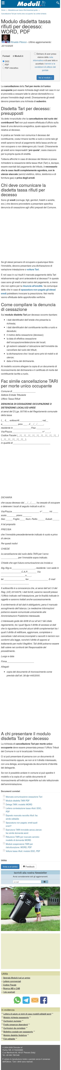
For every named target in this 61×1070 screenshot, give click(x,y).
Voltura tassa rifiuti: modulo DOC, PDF (23, 851)
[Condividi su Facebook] (43, 1002)
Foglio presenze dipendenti (15, 1024)
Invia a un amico (10, 866)
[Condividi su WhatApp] (17, 1002)
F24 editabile (9, 1038)
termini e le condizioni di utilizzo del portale (45, 67)
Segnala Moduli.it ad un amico (16, 977)
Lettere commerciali (12, 981)
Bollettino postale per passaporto (18, 1031)
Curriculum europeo (12, 1020)
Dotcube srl (17, 1047)
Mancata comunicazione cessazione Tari (24, 796)
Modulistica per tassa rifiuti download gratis (23, 10)
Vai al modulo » (45, 77)
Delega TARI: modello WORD (19, 804)
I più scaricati (9, 991)
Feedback (29, 866)
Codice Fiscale (9, 984)
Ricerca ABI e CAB (11, 988)
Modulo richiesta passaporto (16, 1017)
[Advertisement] (30, 235)
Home (3, 10)
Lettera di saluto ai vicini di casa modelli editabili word (27, 1013)
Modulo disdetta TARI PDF (18, 800)
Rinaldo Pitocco (19, 42)
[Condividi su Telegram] (26, 1002)
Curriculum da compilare (14, 1028)
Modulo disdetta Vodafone (15, 1035)
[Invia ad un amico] (34, 1002)
